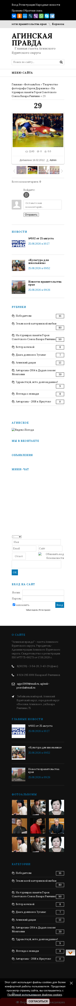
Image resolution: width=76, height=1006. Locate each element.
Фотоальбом (32, 84)
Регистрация (27, 4)
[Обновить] (62, 536)
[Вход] (26, 195)
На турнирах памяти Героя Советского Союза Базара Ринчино (34, 92)
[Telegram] (52, 16)
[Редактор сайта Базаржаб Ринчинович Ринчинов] (19, 826)
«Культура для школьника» (38, 261)
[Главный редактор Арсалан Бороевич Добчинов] (56, 826)
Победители (23, 315)
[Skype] (46, 16)
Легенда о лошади (27, 393)
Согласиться (38, 1001)
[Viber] (36, 16)
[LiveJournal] (30, 16)
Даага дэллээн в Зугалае (31, 354)
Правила (17, 10)
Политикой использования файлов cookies (34, 994)
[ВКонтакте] (14, 16)
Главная (17, 84)
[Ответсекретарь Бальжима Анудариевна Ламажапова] (38, 826)
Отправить (31, 214)
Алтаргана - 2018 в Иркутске (33, 401)
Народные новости (47, 4)
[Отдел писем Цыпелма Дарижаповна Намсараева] (56, 807)
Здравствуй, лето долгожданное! (37, 382)
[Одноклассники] (19, 16)
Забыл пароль (32, 610)
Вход (15, 4)
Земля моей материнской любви (36, 323)
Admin (53, 160)
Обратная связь (32, 10)
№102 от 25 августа (41, 238)
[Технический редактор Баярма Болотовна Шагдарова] (19, 807)
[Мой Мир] (25, 16)
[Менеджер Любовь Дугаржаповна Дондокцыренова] (38, 807)
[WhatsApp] (41, 16)
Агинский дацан (26, 362)
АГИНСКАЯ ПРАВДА (32, 39)
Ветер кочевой (25, 347)
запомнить (22, 605)
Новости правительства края (22, 24)
